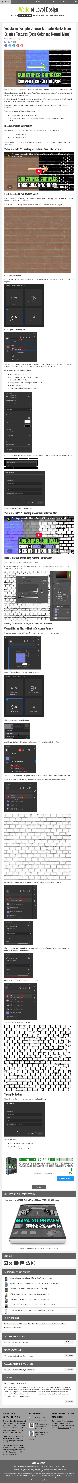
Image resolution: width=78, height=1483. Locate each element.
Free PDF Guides (35, 1248)
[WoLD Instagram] (33, 1263)
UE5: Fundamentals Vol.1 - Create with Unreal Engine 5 (29, 1294)
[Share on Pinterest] (17, 45)
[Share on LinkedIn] (13, 45)
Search (47, 2)
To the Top (40, 1187)
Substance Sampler (15, 39)
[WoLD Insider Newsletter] (6, 1263)
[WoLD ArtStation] (27, 1263)
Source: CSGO (51, 1324)
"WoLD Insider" (63, 1428)
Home (14, 1466)
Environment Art (17, 1324)
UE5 (29, 1324)
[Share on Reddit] (21, 45)
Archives (39, 2)
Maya (25, 1324)
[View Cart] (75, 2)
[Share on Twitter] (9, 45)
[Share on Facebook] (5, 45)
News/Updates (17, 1327)
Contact (63, 2)
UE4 (33, 1324)
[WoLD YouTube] (16, 1263)
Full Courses (27, 2)
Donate (52, 1466)
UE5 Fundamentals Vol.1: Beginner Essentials (42, 1426)
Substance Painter (41, 1324)
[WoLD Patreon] (22, 1263)
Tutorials (15, 2)
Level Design (7, 1324)
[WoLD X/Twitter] (10, 1263)
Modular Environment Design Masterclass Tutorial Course (31, 1278)
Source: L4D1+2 (61, 1324)
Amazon (20, 1441)
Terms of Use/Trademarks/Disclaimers (28, 1466)
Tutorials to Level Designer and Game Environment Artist (36, 15)
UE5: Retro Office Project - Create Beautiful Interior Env (29, 1299)
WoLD (7, 2)
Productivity (7, 1327)
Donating (15, 1438)
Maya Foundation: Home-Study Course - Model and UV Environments (34, 1283)
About (55, 2)
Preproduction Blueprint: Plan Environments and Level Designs (32, 1310)
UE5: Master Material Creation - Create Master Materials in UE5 (32, 1305)
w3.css (45, 1480)
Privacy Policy (44, 1466)
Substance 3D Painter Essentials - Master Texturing (28, 1289)
